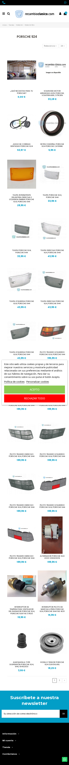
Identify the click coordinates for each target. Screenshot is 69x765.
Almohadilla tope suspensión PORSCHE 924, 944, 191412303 (21, 664)
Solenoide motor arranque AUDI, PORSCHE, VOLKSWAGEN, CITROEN (52, 93)
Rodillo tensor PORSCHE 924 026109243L (52, 663)
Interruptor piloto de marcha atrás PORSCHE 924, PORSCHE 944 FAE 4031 (52, 609)
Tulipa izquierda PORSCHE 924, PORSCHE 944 (21, 302)
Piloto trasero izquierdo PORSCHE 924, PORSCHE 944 (52, 353)
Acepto (34, 389)
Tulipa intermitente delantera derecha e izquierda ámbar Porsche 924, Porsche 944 (21, 198)
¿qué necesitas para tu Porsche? (21, 92)
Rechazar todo (34, 398)
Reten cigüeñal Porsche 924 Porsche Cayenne (52, 145)
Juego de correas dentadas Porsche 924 (21, 145)
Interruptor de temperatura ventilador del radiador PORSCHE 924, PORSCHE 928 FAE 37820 (22, 610)
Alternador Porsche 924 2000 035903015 (52, 557)
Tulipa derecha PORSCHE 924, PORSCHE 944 (52, 251)
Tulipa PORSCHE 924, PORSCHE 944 (52, 196)
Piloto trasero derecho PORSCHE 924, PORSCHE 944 (21, 455)
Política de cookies (14, 381)
